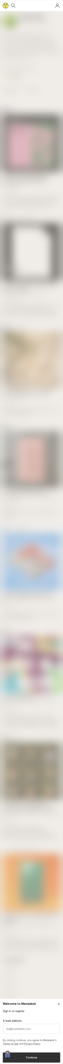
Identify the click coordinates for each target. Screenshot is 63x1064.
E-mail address (12, 1020)
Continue (31, 1057)
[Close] (58, 1004)
